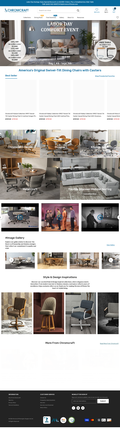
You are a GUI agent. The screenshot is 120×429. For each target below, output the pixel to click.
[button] (3, 43)
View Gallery (111, 245)
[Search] (78, 10)
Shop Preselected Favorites (105, 76)
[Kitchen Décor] (100, 144)
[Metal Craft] (30, 179)
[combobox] (56, 10)
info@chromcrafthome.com (68, 4)
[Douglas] (60, 144)
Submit (103, 401)
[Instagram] (78, 408)
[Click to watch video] (20, 217)
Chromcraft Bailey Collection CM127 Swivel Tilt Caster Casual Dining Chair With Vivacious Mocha (88, 115)
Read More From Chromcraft (109, 343)
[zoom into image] (16, 313)
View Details (5, 383)
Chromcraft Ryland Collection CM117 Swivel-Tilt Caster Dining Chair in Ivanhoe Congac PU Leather (20, 115)
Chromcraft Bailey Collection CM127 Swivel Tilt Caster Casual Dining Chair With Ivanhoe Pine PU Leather (54, 115)
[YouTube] (83, 408)
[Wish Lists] (117, 17)
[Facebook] (73, 408)
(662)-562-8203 (51, 4)
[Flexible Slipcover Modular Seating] (90, 179)
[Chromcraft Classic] (20, 144)
